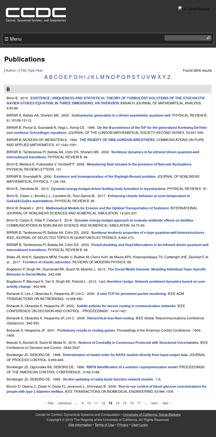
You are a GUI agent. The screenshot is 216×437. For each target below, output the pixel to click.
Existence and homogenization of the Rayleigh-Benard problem (104, 176)
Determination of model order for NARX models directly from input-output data (125, 355)
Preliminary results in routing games (86, 330)
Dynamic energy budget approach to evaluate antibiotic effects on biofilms (133, 220)
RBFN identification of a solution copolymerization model (132, 367)
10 (89, 403)
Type (31, 70)
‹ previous (64, 403)
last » (167, 403)
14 (117, 403)
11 (96, 403)
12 (103, 403)
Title (23, 70)
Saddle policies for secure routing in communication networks (126, 306)
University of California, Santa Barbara (152, 414)
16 (132, 403)
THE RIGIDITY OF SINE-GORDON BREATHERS (117, 140)
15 (125, 403)
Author (11, 70)
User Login (139, 424)
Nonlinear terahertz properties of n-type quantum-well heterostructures (147, 232)
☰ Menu (13, 38)
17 (139, 403)
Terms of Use (104, 424)
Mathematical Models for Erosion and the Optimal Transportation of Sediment (107, 208)
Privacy (122, 424)
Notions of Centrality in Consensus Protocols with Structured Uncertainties (138, 342)
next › (155, 403)
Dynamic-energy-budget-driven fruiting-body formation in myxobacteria (108, 189)
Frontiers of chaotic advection (47, 262)
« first (49, 403)
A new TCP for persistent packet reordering (131, 294)
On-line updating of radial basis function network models (108, 379)
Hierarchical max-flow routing (110, 318)
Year (39, 70)
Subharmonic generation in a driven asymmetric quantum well (121, 115)
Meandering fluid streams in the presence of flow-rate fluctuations (139, 164)
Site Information (80, 424)
